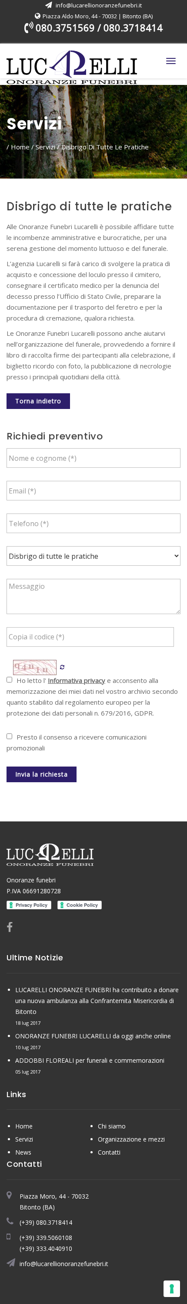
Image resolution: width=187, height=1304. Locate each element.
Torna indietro (38, 401)
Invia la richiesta (41, 774)
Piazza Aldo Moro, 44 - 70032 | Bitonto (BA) (98, 16)
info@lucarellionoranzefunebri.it (99, 5)
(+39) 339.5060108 (46, 1237)
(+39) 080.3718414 (46, 1222)
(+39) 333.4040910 (46, 1248)
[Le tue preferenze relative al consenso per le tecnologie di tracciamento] (172, 1288)
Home (20, 146)
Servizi (45, 146)
